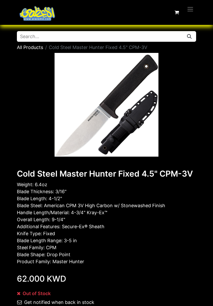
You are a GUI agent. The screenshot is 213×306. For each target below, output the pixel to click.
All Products (30, 47)
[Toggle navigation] (190, 9)
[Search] (189, 36)
